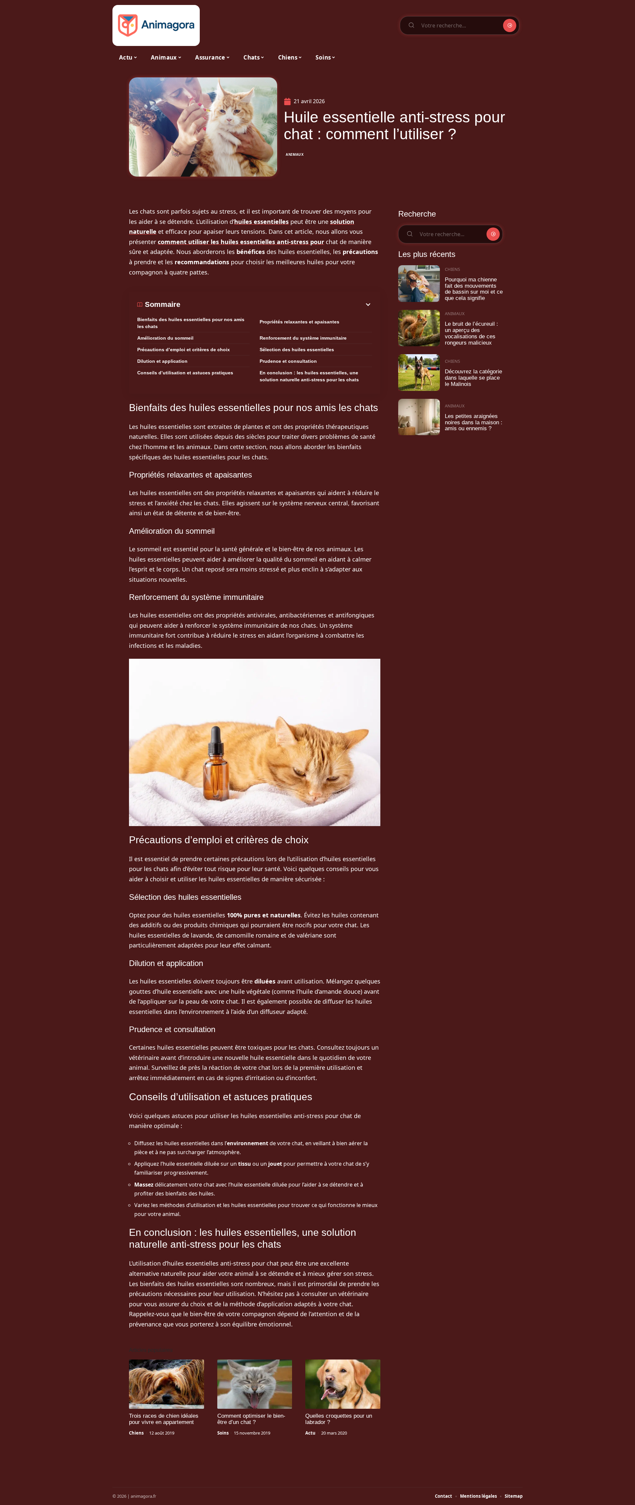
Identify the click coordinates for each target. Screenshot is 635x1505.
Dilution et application (162, 361)
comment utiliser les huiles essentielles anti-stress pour (241, 242)
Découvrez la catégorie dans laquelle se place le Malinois (473, 377)
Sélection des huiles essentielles (297, 349)
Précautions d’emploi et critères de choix (183, 349)
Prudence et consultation (288, 361)
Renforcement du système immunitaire (303, 338)
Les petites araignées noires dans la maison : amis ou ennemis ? (473, 422)
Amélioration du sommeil (165, 338)
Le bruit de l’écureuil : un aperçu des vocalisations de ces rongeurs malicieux (471, 333)
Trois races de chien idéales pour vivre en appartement (163, 1419)
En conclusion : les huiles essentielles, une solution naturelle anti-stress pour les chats (309, 376)
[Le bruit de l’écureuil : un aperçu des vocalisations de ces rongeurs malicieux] (419, 328)
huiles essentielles (261, 222)
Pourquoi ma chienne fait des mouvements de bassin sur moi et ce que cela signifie (474, 288)
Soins (223, 1433)
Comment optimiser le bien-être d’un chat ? (251, 1419)
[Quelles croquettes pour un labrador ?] (342, 1384)
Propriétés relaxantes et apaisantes (299, 321)
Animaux (295, 154)
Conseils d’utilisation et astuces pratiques (185, 372)
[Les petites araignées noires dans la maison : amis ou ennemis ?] (419, 417)
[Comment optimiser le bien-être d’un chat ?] (254, 1384)
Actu (310, 1433)
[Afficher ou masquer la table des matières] (276, 305)
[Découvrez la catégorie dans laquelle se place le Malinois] (419, 372)
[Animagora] (156, 25)
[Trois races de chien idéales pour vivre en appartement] (166, 1384)
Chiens (136, 1433)
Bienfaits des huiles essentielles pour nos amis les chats (190, 323)
